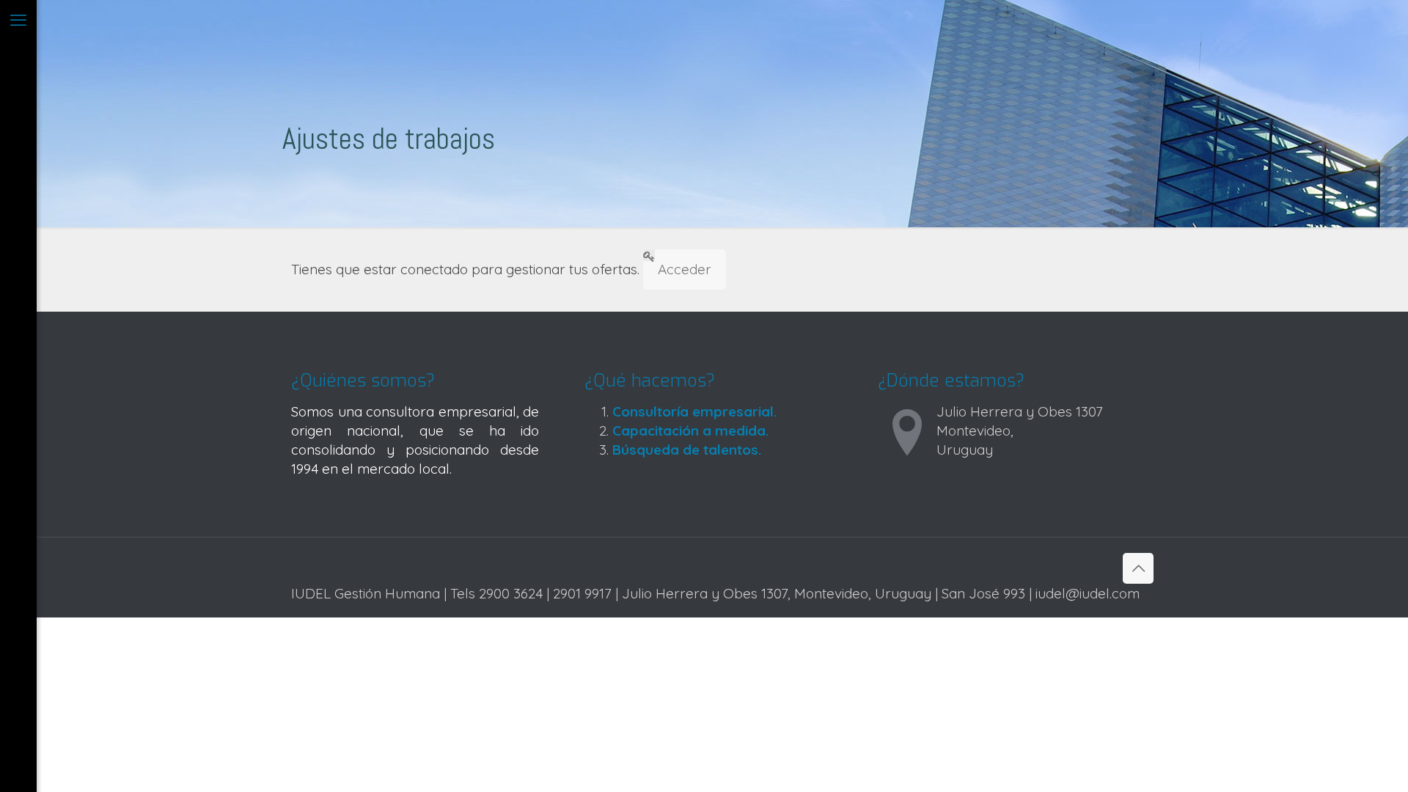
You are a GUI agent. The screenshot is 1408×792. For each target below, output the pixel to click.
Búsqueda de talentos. (686, 449)
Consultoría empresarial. (694, 411)
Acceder (684, 269)
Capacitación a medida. (690, 430)
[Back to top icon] (1138, 568)
